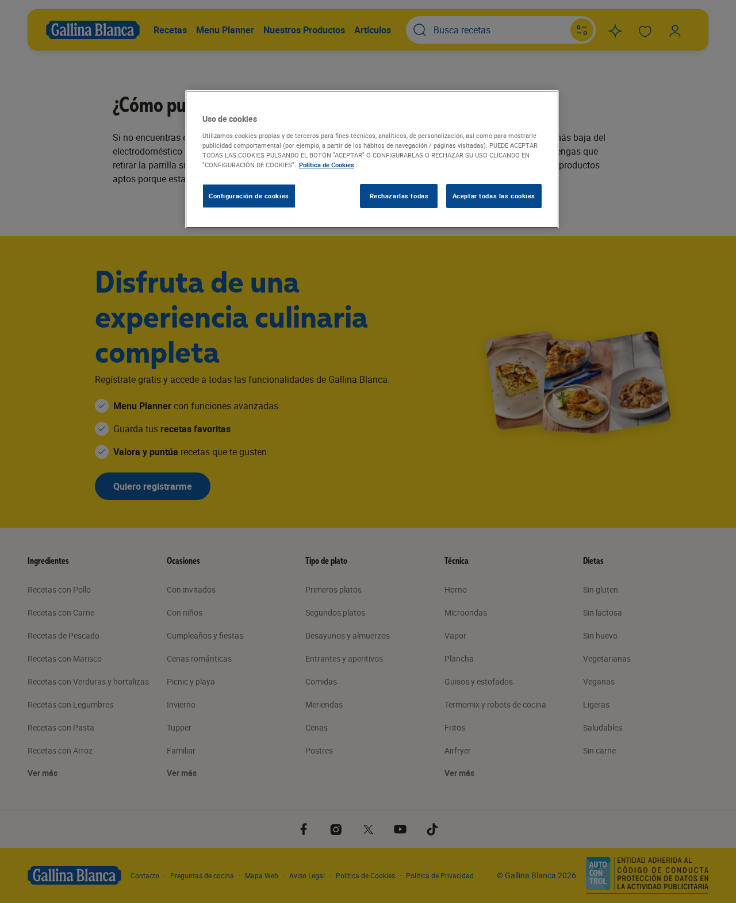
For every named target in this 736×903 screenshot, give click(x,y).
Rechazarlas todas (399, 195)
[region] (372, 159)
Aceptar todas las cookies (494, 195)
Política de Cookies (326, 164)
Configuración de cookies (249, 195)
